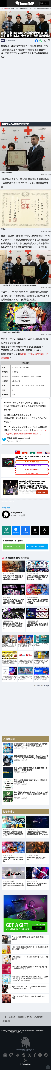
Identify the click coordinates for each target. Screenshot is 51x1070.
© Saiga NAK (25, 1064)
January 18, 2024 (15, 441)
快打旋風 (7, 507)
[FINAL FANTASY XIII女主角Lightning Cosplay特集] (37, 873)
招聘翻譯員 (6, 1021)
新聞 (2, 40)
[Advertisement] (25, 92)
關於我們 (12, 1017)
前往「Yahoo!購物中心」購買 (33, 465)
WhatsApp (6, 532)
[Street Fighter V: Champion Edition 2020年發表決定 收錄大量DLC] (13, 847)
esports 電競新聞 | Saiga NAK (26, 1050)
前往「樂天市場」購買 (33, 469)
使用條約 (29, 1017)
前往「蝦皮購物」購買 (33, 461)
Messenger (16, 532)
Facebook (25, 532)
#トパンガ (39, 430)
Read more (41, 492)
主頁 (4, 1017)
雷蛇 (38, 685)
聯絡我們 (21, 1017)
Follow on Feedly (13, 546)
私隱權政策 (38, 1017)
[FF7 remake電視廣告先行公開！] (37, 847)
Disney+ (46, 685)
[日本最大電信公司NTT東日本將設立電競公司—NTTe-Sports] (37, 822)
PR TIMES (48, 174)
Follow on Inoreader (37, 546)
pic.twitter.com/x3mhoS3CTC (27, 433)
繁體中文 (43, 3)
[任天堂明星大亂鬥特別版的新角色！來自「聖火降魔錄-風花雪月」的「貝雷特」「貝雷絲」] (13, 822)
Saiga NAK (25, 3)
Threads (35, 532)
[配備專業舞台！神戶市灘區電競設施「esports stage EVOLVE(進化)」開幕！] (13, 873)
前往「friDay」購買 (32, 473)
